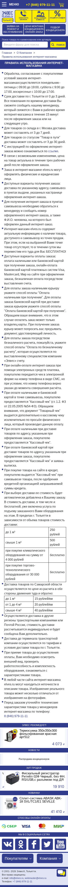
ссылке (53, 151)
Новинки (34, 793)
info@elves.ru (16, 878)
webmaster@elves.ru (35, 878)
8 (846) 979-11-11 (16, 716)
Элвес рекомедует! (34, 725)
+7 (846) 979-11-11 (40, 5)
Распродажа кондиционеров (34, 759)
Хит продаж (34, 768)
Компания (48, 858)
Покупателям (16, 858)
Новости (34, 750)
